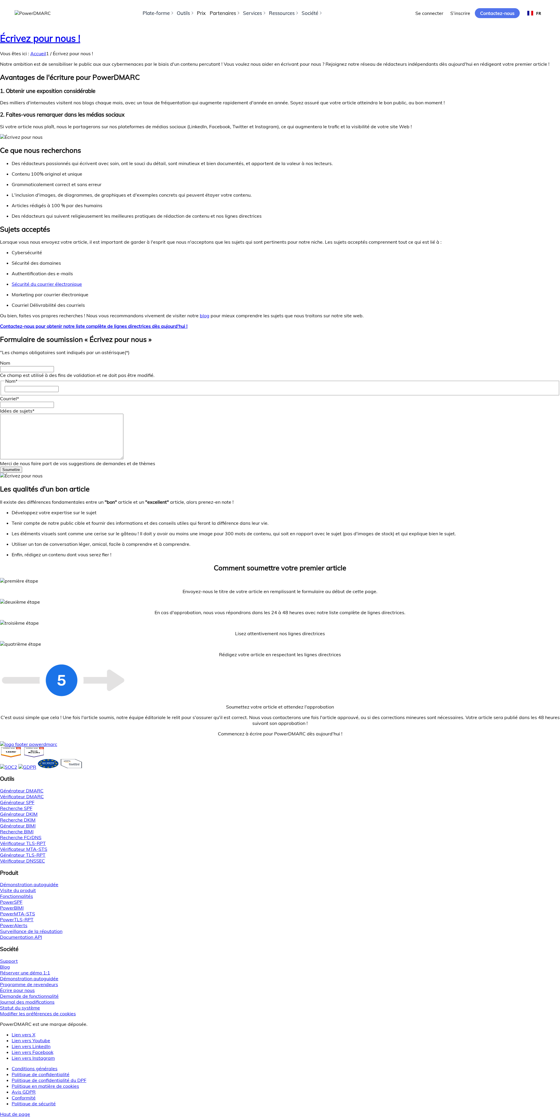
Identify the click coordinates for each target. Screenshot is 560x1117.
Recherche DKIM (18, 820)
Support (9, 961)
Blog (5, 967)
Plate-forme (156, 13)
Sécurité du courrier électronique (47, 284)
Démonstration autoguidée (29, 884)
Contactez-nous (497, 13)
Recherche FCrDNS (20, 837)
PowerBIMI (12, 908)
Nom (5, 363)
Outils (183, 13)
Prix (201, 13)
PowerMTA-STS (17, 914)
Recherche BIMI (17, 831)
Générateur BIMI (18, 826)
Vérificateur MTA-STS (23, 849)
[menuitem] (286, 1068)
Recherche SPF (16, 808)
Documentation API (21, 937)
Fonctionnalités (16, 896)
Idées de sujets (17, 411)
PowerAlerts (13, 925)
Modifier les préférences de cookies (38, 1013)
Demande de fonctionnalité (29, 996)
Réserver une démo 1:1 (25, 973)
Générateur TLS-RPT (23, 855)
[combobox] (534, 13)
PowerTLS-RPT (17, 919)
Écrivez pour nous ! (40, 38)
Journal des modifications (27, 1002)
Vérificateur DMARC (22, 796)
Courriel (9, 398)
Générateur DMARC (21, 791)
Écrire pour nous (17, 990)
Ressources (282, 13)
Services (252, 13)
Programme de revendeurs (29, 984)
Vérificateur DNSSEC (22, 861)
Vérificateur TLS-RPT (23, 843)
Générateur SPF (17, 802)
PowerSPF (11, 902)
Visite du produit (18, 890)
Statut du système (20, 1008)
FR (538, 13)
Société (310, 13)
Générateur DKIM (19, 814)
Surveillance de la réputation (31, 931)
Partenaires (223, 13)
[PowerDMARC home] (33, 13)
